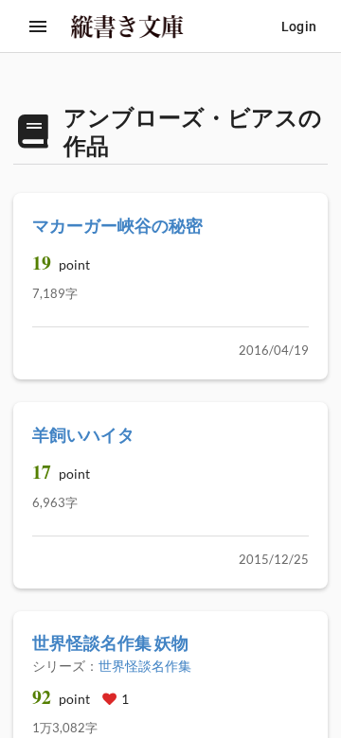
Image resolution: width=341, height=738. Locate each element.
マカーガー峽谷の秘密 (117, 225)
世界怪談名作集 (145, 666)
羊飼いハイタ (83, 434)
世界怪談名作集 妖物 (110, 642)
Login (298, 26)
